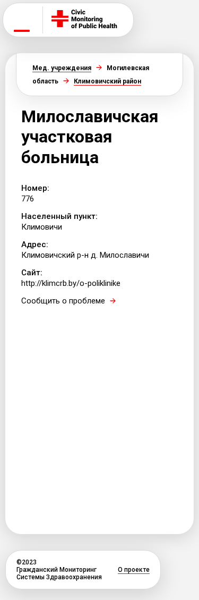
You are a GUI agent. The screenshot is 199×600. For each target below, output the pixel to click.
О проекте (134, 569)
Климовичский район (107, 81)
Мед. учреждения (61, 68)
